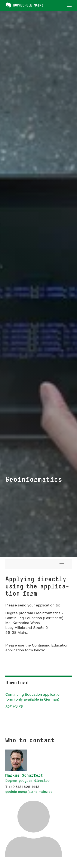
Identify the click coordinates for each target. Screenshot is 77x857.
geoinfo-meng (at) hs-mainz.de (28, 791)
